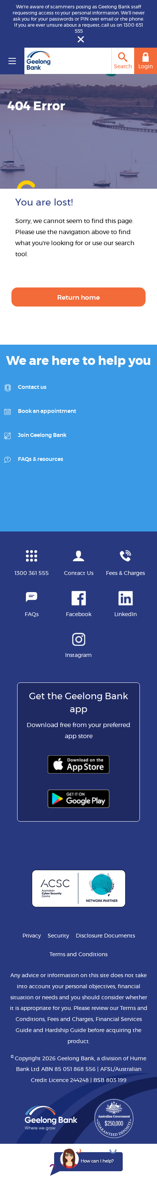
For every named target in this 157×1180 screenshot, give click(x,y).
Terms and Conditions (78, 954)
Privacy (31, 936)
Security (58, 936)
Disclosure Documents (105, 936)
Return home (78, 297)
